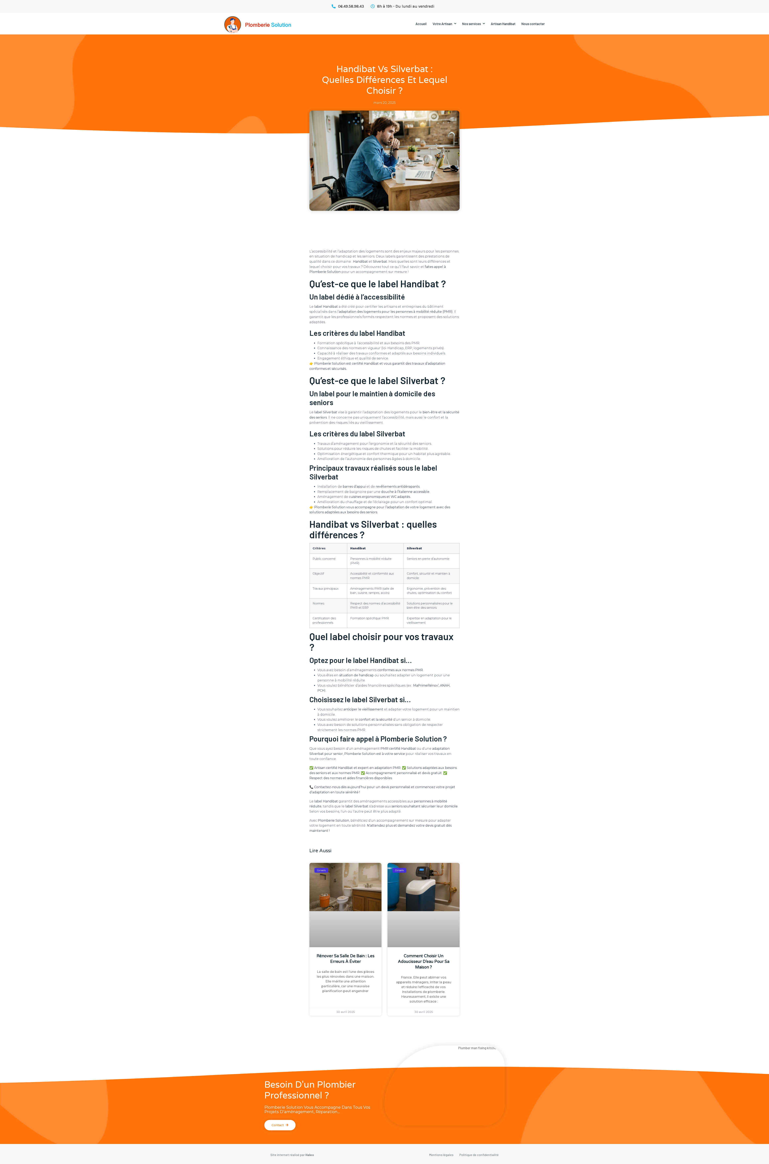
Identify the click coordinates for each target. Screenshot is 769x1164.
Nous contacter (533, 24)
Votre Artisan (442, 24)
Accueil (421, 24)
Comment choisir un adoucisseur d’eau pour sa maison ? (423, 962)
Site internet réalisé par (292, 1155)
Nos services (471, 24)
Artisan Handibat (503, 24)
